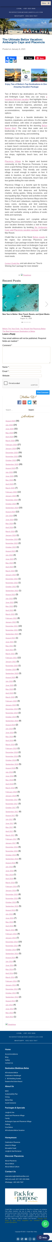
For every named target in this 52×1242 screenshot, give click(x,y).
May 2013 (9, 1013)
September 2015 (12, 906)
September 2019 (12, 721)
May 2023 (9, 563)
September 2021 (12, 634)
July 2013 (9, 1005)
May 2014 (9, 969)
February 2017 (11, 839)
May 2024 (9, 524)
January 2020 (11, 705)
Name (5, 367)
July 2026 (9, 425)
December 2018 (12, 752)
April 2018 (9, 784)
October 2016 (11, 855)
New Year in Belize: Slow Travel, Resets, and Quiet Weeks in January (26, 315)
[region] (26, 27)
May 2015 (9, 922)
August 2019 (10, 725)
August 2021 (10, 638)
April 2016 (9, 879)
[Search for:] (17, 410)
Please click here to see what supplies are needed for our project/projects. (26, 1220)
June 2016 (10, 871)
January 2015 (11, 938)
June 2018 (10, 776)
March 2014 (10, 977)
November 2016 (12, 851)
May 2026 (9, 433)
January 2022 (11, 622)
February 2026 (11, 445)
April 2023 (9, 567)
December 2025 (12, 453)
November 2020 (12, 666)
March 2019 (10, 744)
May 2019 (9, 737)
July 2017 (9, 819)
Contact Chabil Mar (12, 263)
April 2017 (9, 831)
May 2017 (9, 827)
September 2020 (12, 673)
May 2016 (9, 875)
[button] (46, 3)
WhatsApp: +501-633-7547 (26, 16)
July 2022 (9, 599)
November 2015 (12, 898)
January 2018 (11, 796)
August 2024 (10, 512)
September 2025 (12, 464)
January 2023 (11, 575)
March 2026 (10, 441)
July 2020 (9, 681)
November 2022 (12, 583)
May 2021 (9, 646)
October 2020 (11, 669)
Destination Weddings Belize (17, 1068)
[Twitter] (22, 1239)
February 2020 (11, 701)
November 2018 (12, 756)
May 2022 (9, 606)
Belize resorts (39, 237)
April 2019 (9, 740)
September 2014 (12, 954)
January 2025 (11, 496)
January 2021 (11, 662)
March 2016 (10, 883)
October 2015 (11, 902)
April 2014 (9, 973)
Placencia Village (13, 161)
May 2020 (9, 689)
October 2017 (11, 808)
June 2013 (10, 1009)
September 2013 (12, 997)
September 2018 (12, 764)
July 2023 (9, 555)
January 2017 (11, 843)
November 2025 (12, 456)
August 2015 (10, 910)
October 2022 (11, 587)
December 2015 (12, 894)
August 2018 (10, 768)
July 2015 (9, 914)
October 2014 (11, 950)
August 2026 (10, 421)
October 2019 (11, 717)
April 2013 (9, 1017)
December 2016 (12, 847)
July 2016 (9, 867)
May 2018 (9, 780)
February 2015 (11, 934)
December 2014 (12, 942)
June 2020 (10, 685)
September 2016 (12, 859)
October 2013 (11, 993)
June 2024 (10, 520)
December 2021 (12, 626)
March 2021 (10, 654)
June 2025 (10, 476)
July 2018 (9, 772)
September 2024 (12, 508)
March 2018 (10, 788)
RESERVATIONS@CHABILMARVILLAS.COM (26, 12)
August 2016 (10, 863)
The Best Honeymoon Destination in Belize (18, 331)
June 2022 (10, 602)
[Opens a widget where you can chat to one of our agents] (43, 1238)
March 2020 (10, 697)
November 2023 (12, 543)
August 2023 (10, 551)
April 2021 (9, 650)
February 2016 (11, 886)
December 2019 (12, 709)
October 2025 (11, 460)
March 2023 (10, 571)
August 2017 (10, 815)
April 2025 (9, 484)
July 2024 (9, 516)
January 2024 (11, 535)
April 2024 (9, 527)
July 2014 (9, 961)
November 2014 (12, 946)
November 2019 (12, 713)
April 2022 (9, 610)
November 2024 (12, 500)
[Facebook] (18, 1239)
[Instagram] (30, 1239)
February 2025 (11, 492)
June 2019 (10, 733)
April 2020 (9, 693)
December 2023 (12, 539)
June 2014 (10, 965)
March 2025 (10, 488)
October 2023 (11, 547)
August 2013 (10, 1001)
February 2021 (11, 658)
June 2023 (10, 559)
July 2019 (9, 729)
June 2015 (10, 918)
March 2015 (10, 930)
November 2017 (12, 804)
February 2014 (11, 981)
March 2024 (10, 531)
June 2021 (10, 642)
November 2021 (12, 630)
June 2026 (10, 429)
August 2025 (10, 468)
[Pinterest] (34, 1239)
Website (5, 376)
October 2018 (11, 760)
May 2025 (9, 480)
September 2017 (12, 812)
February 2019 (11, 748)
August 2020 (10, 677)
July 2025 (9, 472)
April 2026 (9, 437)
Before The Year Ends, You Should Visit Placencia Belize (24, 329)
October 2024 (11, 504)
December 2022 (12, 579)
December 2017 (12, 800)
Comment (7, 345)
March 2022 (10, 614)
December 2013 (12, 989)
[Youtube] (26, 1239)
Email (5, 371)
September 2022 (12, 591)
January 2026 (11, 449)
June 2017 (10, 823)
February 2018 (11, 792)
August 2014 (10, 958)
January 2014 (11, 985)
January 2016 (11, 890)
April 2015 (9, 926)
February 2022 (11, 618)
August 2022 (10, 594)
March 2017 (10, 835)
